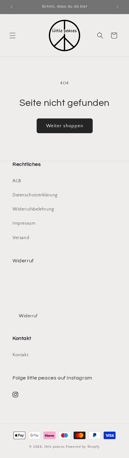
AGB (17, 180)
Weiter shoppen (64, 125)
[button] (12, 35)
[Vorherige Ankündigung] (11, 7)
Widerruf (28, 316)
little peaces (54, 447)
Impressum (24, 223)
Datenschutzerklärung (35, 195)
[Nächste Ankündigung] (117, 7)
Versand (21, 237)
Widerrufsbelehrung (33, 209)
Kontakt (20, 354)
